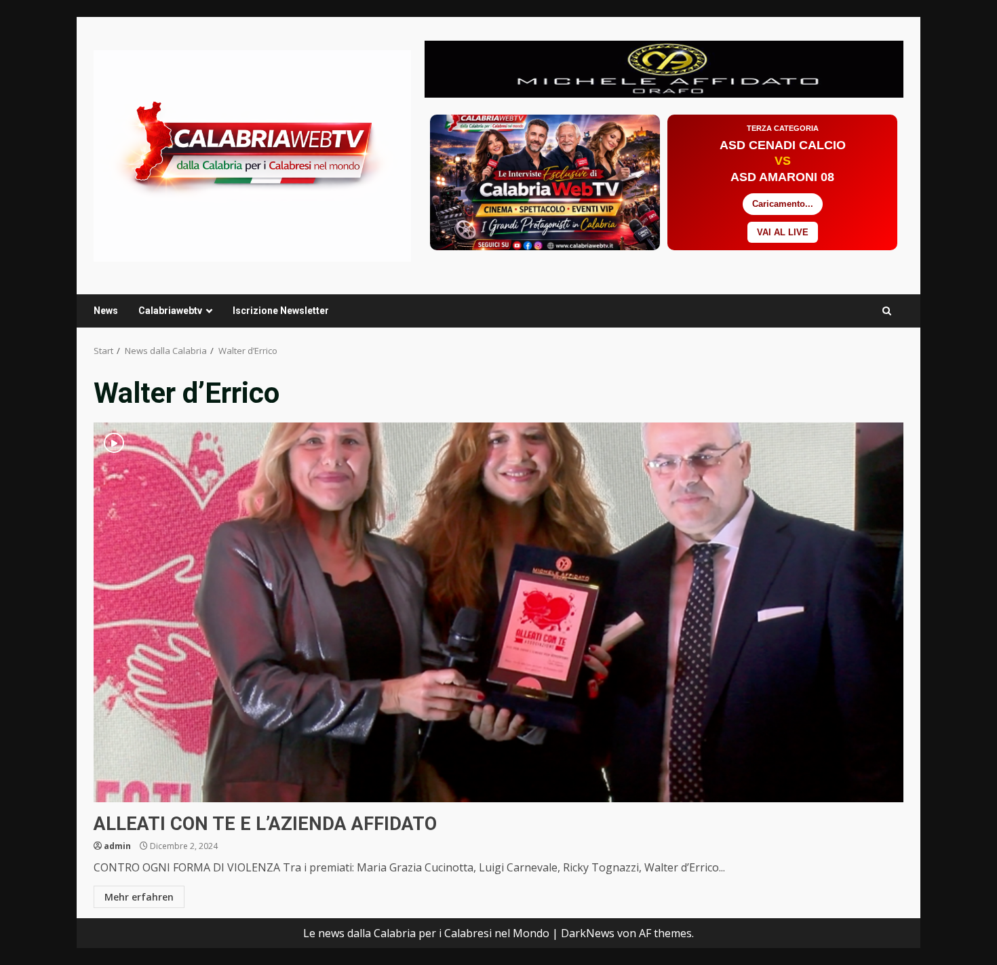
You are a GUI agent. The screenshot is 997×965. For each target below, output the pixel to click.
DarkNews (587, 933)
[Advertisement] (664, 67)
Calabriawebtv (170, 310)
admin (117, 846)
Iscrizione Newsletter (281, 310)
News (106, 310)
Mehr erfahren (139, 896)
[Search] (886, 311)
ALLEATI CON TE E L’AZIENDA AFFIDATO (498, 612)
